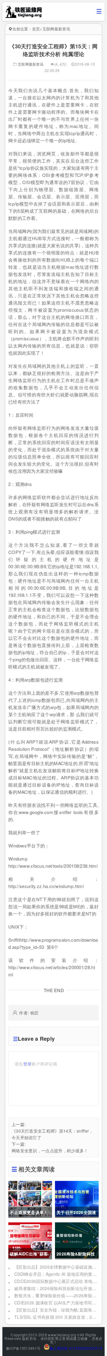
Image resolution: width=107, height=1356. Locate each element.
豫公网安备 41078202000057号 (76, 1348)
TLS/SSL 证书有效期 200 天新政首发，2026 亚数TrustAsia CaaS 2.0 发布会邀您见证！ (55, 1317)
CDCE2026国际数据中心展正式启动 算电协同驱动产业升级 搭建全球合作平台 (55, 1281)
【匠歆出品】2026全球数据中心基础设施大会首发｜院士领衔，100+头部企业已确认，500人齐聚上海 (55, 1267)
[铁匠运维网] (23, 16)
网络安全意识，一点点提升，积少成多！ (50, 1150)
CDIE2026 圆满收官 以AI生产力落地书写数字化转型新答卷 (55, 1303)
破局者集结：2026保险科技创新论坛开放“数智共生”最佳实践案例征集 (55, 1288)
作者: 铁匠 (29, 1013)
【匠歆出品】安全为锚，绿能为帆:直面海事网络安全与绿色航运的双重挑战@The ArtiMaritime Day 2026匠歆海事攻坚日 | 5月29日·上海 (55, 1310)
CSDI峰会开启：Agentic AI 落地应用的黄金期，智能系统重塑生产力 (55, 1274)
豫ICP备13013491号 (23, 1348)
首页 (36, 29)
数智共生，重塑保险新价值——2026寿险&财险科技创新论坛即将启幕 (55, 1295)
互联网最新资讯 (56, 29)
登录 (27, 1064)
